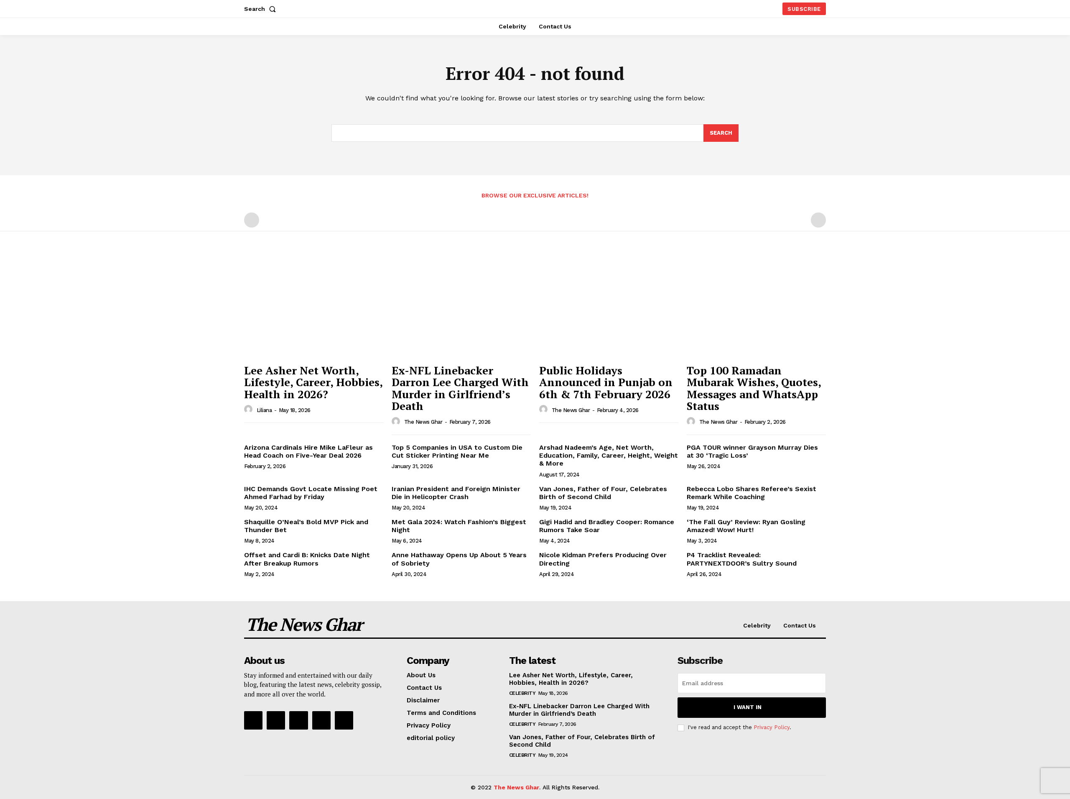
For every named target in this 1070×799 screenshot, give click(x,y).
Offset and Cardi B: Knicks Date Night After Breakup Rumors (307, 559)
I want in (748, 707)
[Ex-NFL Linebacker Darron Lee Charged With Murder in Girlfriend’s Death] (461, 307)
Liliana (264, 410)
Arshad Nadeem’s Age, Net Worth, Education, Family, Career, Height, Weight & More (608, 455)
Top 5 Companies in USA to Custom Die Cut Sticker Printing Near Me (457, 451)
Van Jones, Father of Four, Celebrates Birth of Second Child (603, 493)
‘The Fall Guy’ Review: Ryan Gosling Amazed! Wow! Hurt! (746, 526)
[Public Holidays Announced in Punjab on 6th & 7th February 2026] (608, 307)
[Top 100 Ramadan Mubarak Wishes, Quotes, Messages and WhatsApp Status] (756, 307)
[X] (321, 720)
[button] (261, 9)
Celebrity (522, 693)
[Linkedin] (298, 720)
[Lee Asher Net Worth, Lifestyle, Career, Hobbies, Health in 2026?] (313, 307)
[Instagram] (276, 720)
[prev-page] (251, 220)
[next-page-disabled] (818, 220)
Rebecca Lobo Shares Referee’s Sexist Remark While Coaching (751, 493)
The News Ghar (423, 422)
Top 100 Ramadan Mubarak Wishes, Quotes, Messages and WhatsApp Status (754, 388)
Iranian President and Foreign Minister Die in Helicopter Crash (456, 493)
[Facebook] (253, 720)
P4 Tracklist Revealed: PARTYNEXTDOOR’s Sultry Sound (742, 559)
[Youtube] (344, 720)
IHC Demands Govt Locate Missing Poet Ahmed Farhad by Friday (310, 493)
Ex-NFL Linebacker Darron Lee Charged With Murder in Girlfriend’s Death (460, 388)
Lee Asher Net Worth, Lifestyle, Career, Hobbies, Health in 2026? (313, 382)
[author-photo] (249, 409)
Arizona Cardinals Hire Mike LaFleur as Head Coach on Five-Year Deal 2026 (308, 451)
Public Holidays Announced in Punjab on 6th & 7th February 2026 (606, 382)
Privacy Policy (772, 727)
